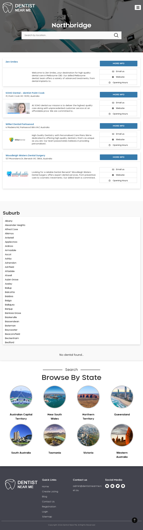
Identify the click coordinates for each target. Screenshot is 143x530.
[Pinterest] (112, 486)
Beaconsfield (12, 334)
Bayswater (11, 330)
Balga (8, 300)
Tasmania (54, 453)
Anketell (9, 238)
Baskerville (11, 317)
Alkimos (9, 233)
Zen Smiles (12, 62)
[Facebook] (107, 486)
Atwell (8, 275)
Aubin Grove (11, 280)
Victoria (88, 453)
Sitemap (47, 517)
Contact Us (48, 502)
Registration (49, 507)
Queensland (122, 414)
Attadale (10, 271)
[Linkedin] (123, 486)
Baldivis (9, 296)
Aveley (8, 284)
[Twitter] (118, 486)
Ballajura (9, 305)
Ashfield (9, 267)
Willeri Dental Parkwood (20, 124)
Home (45, 486)
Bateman (10, 326)
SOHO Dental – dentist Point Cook (25, 93)
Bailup (8, 288)
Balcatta (10, 292)
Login (45, 512)
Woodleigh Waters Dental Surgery (25, 155)
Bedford (9, 342)
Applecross (11, 242)
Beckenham (12, 338)
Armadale (10, 250)
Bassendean (12, 321)
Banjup (9, 309)
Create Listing (50, 491)
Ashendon (10, 263)
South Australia (21, 453)
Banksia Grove (13, 313)
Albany (9, 221)
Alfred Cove (11, 229)
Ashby (8, 259)
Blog (44, 497)
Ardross (9, 246)
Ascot (8, 254)
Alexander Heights (15, 225)
